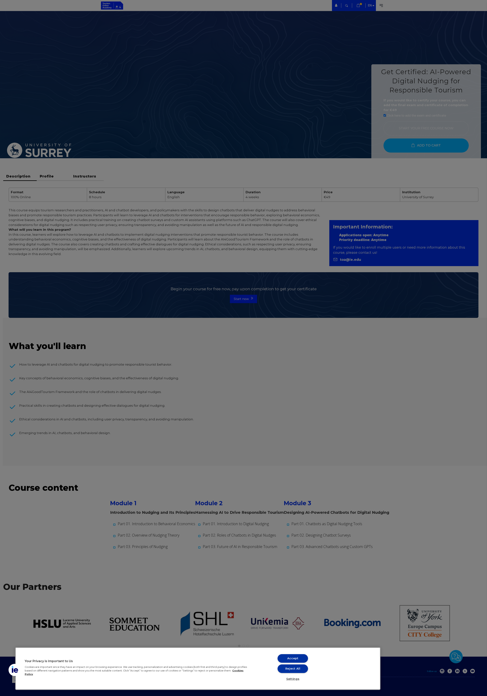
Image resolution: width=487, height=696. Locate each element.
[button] (15, 670)
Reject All (292, 668)
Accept (292, 658)
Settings (292, 679)
